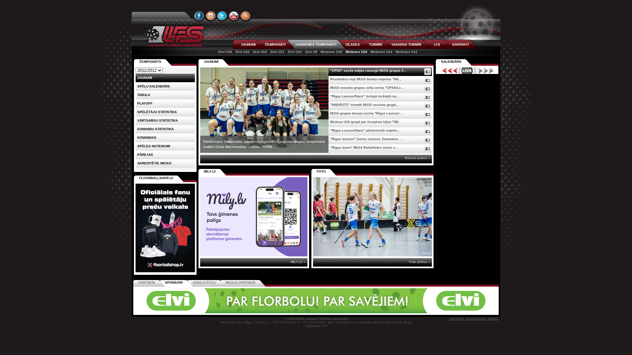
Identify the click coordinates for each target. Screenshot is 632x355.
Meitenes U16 (356, 52)
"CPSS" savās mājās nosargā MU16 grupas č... (368, 70)
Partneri (147, 282)
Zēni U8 (311, 52)
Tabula (143, 95)
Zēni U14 (260, 52)
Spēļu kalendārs (153, 86)
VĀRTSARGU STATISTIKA (157, 120)
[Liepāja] (226, 312)
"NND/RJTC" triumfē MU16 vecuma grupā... (364, 104)
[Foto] (427, 71)
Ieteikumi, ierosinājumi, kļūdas (474, 318)
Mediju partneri (240, 282)
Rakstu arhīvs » (417, 158)
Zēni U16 (242, 52)
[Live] (467, 70)
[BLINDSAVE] (362, 312)
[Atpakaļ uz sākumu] (174, 36)
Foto (321, 171)
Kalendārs (451, 61)
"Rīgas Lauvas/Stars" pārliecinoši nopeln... (365, 130)
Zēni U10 (295, 52)
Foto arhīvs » (419, 262)
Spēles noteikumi (153, 146)
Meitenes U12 (406, 52)
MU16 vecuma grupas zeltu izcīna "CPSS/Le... (367, 87)
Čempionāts (150, 61)
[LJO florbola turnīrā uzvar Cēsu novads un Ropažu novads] (372, 216)
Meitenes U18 (331, 52)
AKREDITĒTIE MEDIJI (154, 163)
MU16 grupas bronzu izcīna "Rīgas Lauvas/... (366, 113)
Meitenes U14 (381, 52)
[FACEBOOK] (199, 15)
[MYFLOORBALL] (408, 312)
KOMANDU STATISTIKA (155, 129)
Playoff (144, 103)
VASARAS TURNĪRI (406, 44)
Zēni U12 (277, 52)
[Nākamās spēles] (486, 70)
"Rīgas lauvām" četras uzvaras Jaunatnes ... (366, 139)
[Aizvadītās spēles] (448, 70)
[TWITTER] (222, 15)
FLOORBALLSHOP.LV (156, 178)
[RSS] (245, 15)
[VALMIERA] (180, 312)
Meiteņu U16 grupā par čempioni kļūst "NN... (365, 122)
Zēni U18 (225, 52)
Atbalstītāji (204, 282)
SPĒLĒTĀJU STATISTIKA (157, 112)
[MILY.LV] (253, 255)
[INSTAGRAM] (211, 15)
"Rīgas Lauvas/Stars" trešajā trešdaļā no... (364, 96)
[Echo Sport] (453, 312)
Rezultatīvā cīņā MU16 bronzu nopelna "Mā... (366, 79)
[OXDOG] (317, 312)
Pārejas (145, 154)
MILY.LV (210, 171)
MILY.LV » (298, 262)
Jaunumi (211, 61)
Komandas (146, 137)
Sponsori (174, 282)
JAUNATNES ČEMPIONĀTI (315, 44)
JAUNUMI (248, 44)
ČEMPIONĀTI (275, 44)
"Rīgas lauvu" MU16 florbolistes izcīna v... (364, 147)
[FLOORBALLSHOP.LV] (165, 272)
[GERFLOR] (271, 312)
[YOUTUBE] (234, 15)
